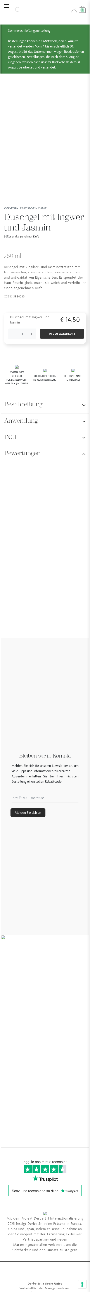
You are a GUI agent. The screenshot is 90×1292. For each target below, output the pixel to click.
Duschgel (11, 207)
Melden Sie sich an (28, 812)
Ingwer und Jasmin (33, 207)
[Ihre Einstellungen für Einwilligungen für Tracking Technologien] (82, 1284)
